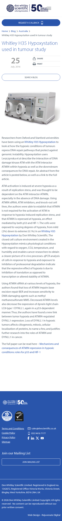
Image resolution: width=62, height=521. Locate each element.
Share (40, 58)
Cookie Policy (8, 432)
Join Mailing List (31, 462)
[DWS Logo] (28, 8)
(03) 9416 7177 (38, 433)
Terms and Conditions (13, 428)
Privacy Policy (8, 437)
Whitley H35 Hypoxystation (40, 142)
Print (39, 64)
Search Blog (31, 77)
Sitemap (6, 441)
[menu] (49, 8)
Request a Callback (29, 22)
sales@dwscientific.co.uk (43, 428)
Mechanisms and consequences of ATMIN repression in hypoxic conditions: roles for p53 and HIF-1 (30, 348)
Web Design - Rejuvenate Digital (44, 515)
